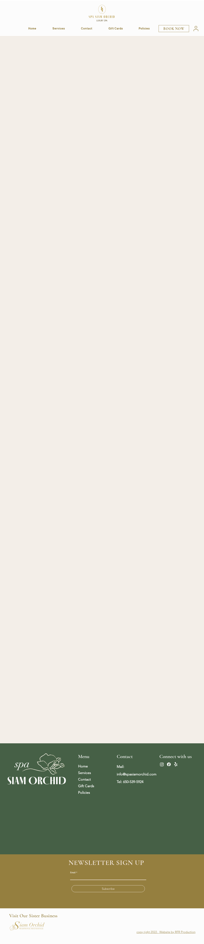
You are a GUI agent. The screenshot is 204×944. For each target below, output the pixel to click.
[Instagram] (161, 764)
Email (73, 872)
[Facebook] (168, 764)
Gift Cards (86, 786)
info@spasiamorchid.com (136, 774)
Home (83, 766)
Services (84, 773)
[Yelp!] (175, 764)
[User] (195, 28)
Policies (84, 792)
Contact (84, 779)
